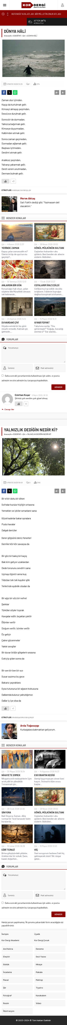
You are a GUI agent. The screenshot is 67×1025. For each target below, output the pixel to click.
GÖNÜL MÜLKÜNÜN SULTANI (49, 247)
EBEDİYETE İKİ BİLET (21, 14)
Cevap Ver (9, 409)
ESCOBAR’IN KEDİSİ (44, 775)
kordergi (24, 190)
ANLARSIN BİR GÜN (12, 285)
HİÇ (36, 849)
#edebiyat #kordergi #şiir (23, 717)
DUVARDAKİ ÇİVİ (10, 322)
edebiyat (16, 190)
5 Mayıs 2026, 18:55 (40, 395)
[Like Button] (5, 181)
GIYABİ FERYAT (42, 322)
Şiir (24, 36)
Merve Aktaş (27, 198)
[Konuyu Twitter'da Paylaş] (9, 92)
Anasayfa (8, 36)
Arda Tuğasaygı (29, 725)
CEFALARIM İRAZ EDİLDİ (46, 285)
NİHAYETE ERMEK (11, 775)
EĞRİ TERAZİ (8, 849)
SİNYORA (6, 812)
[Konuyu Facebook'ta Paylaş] (4, 92)
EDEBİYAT (17, 36)
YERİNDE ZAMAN (10, 247)
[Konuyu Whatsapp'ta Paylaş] (15, 92)
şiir (30, 190)
